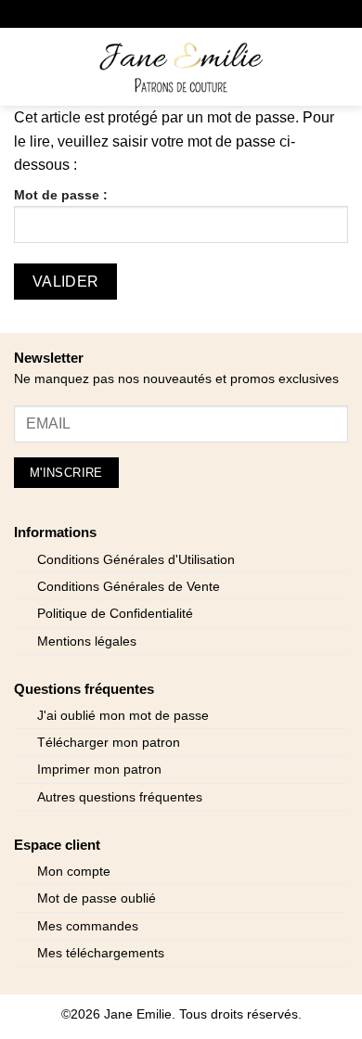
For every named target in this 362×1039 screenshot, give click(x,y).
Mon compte (73, 872)
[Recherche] (56, 66)
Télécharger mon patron (108, 743)
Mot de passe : (61, 194)
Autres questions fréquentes (119, 797)
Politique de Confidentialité (115, 614)
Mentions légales (86, 641)
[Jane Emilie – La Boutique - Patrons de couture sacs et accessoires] (181, 67)
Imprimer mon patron (99, 769)
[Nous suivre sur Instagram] (139, 13)
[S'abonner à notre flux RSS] (223, 13)
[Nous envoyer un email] (167, 13)
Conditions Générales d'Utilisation (136, 560)
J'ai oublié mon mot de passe (123, 716)
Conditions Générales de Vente (128, 587)
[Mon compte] (307, 66)
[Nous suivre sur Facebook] (110, 13)
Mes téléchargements (100, 953)
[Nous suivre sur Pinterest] (195, 13)
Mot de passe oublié (96, 898)
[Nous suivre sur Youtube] (251, 13)
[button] (25, 66)
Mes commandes (87, 926)
